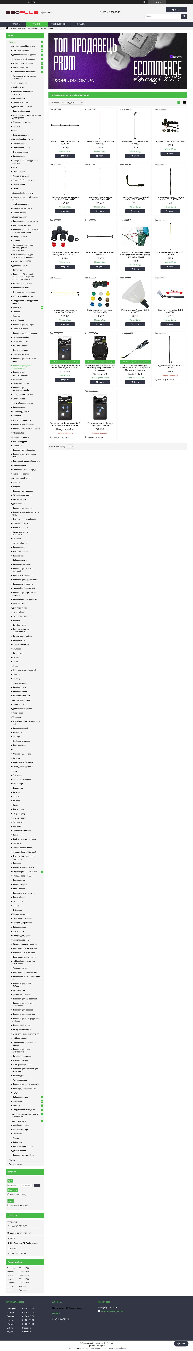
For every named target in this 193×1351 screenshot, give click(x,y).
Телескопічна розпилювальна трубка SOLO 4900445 (65, 198)
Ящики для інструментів (22, 762)
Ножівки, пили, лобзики (22, 636)
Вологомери (17, 713)
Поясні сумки (18, 809)
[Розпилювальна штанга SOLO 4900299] (65, 125)
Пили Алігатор (18, 889)
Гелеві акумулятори (20, 1125)
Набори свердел (19, 927)
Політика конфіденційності (115, 1348)
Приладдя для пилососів (23, 867)
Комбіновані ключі (20, 143)
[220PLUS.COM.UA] (22, 13)
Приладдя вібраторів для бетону (26, 429)
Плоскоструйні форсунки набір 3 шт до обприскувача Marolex (65, 424)
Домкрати (16, 307)
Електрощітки (18, 604)
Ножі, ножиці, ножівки (21, 225)
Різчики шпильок (19, 1080)
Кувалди (16, 737)
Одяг (14, 131)
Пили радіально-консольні (23, 893)
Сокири (15, 657)
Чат (183, 1344)
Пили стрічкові (18, 897)
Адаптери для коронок (22, 918)
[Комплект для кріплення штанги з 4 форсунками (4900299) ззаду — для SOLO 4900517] (135, 236)
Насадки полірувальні (21, 1029)
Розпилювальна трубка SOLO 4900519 (170, 253)
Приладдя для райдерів (22, 508)
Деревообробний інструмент (24, 55)
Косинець (16, 679)
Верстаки (16, 316)
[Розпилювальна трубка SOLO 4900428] (100, 125)
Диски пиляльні (19, 1151)
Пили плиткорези (19, 884)
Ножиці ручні (17, 653)
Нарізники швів (18, 407)
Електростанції (18, 399)
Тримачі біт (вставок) (21, 995)
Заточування (17, 1101)
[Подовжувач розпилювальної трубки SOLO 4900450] (135, 181)
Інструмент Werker (20, 329)
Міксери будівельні (20, 176)
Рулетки (15, 674)
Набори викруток (19, 640)
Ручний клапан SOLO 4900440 (170, 141)
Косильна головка (20, 342)
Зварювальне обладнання (23, 59)
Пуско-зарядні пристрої (22, 283)
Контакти (80, 24)
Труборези (16, 717)
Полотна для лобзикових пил (24, 972)
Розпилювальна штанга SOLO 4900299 (65, 142)
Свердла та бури (19, 236)
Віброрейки (17, 446)
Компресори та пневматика (24, 72)
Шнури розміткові (19, 683)
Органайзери (17, 784)
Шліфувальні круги (20, 204)
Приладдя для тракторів (22, 491)
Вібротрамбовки (19, 433)
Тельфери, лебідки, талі (22, 296)
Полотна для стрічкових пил (24, 948)
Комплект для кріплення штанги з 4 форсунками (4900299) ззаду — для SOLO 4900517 (135, 254)
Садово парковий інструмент (24, 872)
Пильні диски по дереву (22, 1146)
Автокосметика (18, 98)
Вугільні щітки (18, 172)
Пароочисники (18, 556)
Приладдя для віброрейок (23, 450)
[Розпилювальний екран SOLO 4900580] (135, 294)
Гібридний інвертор (20, 474)
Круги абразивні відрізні (22, 403)
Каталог (36, 24)
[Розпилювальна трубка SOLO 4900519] (170, 236)
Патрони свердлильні (21, 1056)
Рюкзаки (16, 801)
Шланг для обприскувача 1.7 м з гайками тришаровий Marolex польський (100, 367)
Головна (16, 24)
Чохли (15, 805)
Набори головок (19, 687)
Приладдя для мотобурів (23, 1155)
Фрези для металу (20, 968)
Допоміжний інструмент (22, 709)
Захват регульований (21, 779)
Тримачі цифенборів (21, 914)
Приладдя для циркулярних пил (26, 1014)
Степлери (16, 539)
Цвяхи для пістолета (21, 1025)
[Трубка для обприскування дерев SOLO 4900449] (100, 181)
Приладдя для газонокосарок (25, 333)
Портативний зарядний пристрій (26, 461)
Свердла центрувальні (22, 923)
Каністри (16, 241)
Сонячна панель (19, 465)
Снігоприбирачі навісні (22, 495)
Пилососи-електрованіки (22, 584)
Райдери (16, 487)
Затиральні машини (20, 437)
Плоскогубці (17, 788)
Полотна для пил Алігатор (23, 953)
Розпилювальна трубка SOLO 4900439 (135, 142)
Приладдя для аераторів (23, 324)
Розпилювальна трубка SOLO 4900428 (100, 142)
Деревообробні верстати (22, 193)
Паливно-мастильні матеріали (25, 221)
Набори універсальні (21, 564)
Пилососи (16, 863)
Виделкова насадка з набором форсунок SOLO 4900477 (65, 253)
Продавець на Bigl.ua (96, 1346)
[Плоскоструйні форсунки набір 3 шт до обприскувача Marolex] (65, 407)
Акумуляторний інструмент (24, 46)
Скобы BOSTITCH (20, 523)
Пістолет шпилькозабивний (24, 519)
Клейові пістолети (20, 102)
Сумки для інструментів (22, 767)
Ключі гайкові (18, 612)
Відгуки (12, 1160)
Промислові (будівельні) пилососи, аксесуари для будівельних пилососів (23, 276)
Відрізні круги (18, 87)
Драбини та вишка (20, 265)
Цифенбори (17, 910)
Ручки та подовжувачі (21, 754)
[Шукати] (184, 16)
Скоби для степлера (21, 122)
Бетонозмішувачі (19, 83)
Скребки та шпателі (20, 645)
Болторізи (16, 826)
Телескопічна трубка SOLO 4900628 (170, 311)
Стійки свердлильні (20, 411)
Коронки (15, 906)
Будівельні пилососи (21, 148)
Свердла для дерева (21, 936)
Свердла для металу (21, 940)
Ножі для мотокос (20, 346)
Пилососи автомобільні (22, 575)
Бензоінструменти (20, 67)
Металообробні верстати (22, 180)
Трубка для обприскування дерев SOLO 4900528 (64, 311)
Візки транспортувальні (22, 1064)
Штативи (16, 312)
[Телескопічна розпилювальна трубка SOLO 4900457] (170, 181)
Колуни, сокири (19, 213)
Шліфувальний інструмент (23, 1110)
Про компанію (58, 24)
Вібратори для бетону (21, 420)
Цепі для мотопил (20, 350)
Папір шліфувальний (21, 111)
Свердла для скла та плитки (24, 944)
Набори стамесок (19, 691)
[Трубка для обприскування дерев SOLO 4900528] (65, 294)
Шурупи (15, 1093)
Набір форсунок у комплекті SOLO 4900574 (100, 311)
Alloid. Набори (18, 320)
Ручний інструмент (20, 288)
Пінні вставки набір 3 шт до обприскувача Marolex (100, 424)
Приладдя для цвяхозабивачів (25, 1084)
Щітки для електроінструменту (25, 1034)
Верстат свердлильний (22, 848)
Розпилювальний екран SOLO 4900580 (135, 311)
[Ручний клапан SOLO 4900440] (170, 125)
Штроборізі (17, 1134)
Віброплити (17, 416)
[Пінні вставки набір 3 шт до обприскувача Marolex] (100, 407)
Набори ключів (18, 156)
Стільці (15, 750)
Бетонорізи (17, 379)
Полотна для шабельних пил (24, 957)
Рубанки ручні (18, 704)
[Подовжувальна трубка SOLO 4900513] (170, 349)
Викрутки (16, 758)
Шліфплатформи (19, 1038)
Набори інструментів (21, 1097)
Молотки (16, 621)
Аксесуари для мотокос (22, 395)
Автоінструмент (19, 1121)
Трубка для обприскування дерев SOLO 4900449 (100, 198)
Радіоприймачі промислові (23, 588)
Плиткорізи (17, 270)
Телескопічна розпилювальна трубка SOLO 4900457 (170, 198)
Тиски (14, 771)
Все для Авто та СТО (21, 261)
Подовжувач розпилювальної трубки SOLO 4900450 (135, 198)
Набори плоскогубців (21, 696)
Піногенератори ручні (21, 152)
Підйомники (17, 1142)
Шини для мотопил (20, 354)
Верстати (16, 1105)
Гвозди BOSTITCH (20, 528)
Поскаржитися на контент (93, 1348)
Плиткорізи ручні (19, 441)
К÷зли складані (19, 818)
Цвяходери (17, 732)
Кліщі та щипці (18, 813)
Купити (66, 156)
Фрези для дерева (20, 1060)
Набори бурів (18, 1076)
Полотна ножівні (19, 745)
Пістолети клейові (20, 552)
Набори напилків (19, 560)
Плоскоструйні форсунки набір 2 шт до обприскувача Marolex (65, 366)
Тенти (14, 167)
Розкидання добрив (20, 383)
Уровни (15, 666)
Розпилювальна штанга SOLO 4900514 (100, 253)
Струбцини (16, 775)
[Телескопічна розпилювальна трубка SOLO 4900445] (65, 181)
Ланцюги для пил (19, 217)
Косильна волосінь (20, 337)
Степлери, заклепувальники (24, 292)
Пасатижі (16, 792)
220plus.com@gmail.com (20, 1233)
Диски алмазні (18, 990)
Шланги (15, 189)
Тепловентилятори (20, 1129)
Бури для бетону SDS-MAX (24, 852)
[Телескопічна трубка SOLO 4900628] (170, 294)
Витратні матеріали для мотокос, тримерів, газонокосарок (22, 247)
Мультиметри (18, 822)
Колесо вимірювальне (21, 831)
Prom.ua (110, 1343)
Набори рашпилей (20, 728)
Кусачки (15, 797)
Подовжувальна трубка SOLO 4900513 (170, 366)
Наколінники (17, 835)
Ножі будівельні (19, 625)
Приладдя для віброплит (23, 424)
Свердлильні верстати (22, 208)
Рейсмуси (16, 843)
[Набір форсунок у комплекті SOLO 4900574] (100, 294)
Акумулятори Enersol (21, 478)
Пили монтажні (18, 880)
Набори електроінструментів (24, 599)
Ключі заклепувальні (21, 616)
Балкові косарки (19, 499)
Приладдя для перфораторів (24, 999)
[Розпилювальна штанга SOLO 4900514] (100, 236)
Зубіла (15, 662)
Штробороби (17, 901)
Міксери (15, 1138)
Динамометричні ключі (22, 107)
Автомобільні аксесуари (22, 139)
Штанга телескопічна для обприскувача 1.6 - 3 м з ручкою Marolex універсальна (135, 367)
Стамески (16, 649)
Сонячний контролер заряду (24, 470)
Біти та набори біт (20, 543)
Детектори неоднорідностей (24, 670)
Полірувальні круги (20, 135)
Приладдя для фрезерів (22, 1010)
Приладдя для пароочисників (25, 580)
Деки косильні (18, 504)
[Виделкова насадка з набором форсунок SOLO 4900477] (65, 236)
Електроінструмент (20, 50)
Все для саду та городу (22, 63)
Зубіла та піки (18, 931)
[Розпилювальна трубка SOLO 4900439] (135, 125)
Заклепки (16, 126)
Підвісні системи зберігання (24, 839)
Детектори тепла (19, 608)
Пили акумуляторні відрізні (24, 1088)
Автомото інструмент (21, 700)
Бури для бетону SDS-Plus (23, 876)
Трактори (16, 482)
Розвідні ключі (18, 184)
